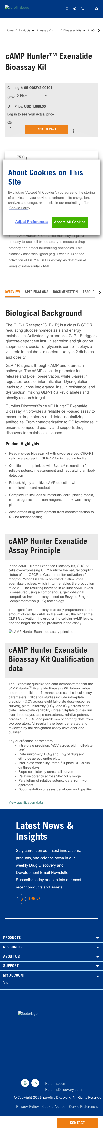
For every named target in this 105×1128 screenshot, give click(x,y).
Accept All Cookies (70, 222)
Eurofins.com (55, 1084)
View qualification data (26, 802)
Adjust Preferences (31, 222)
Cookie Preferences (83, 1107)
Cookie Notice (53, 1107)
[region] (52, 197)
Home (10, 30)
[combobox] (32, 96)
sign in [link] (9, 983)
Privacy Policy (27, 1107)
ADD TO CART (46, 129)
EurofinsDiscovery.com (63, 1090)
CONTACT (77, 1123)
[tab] (12, 292)
